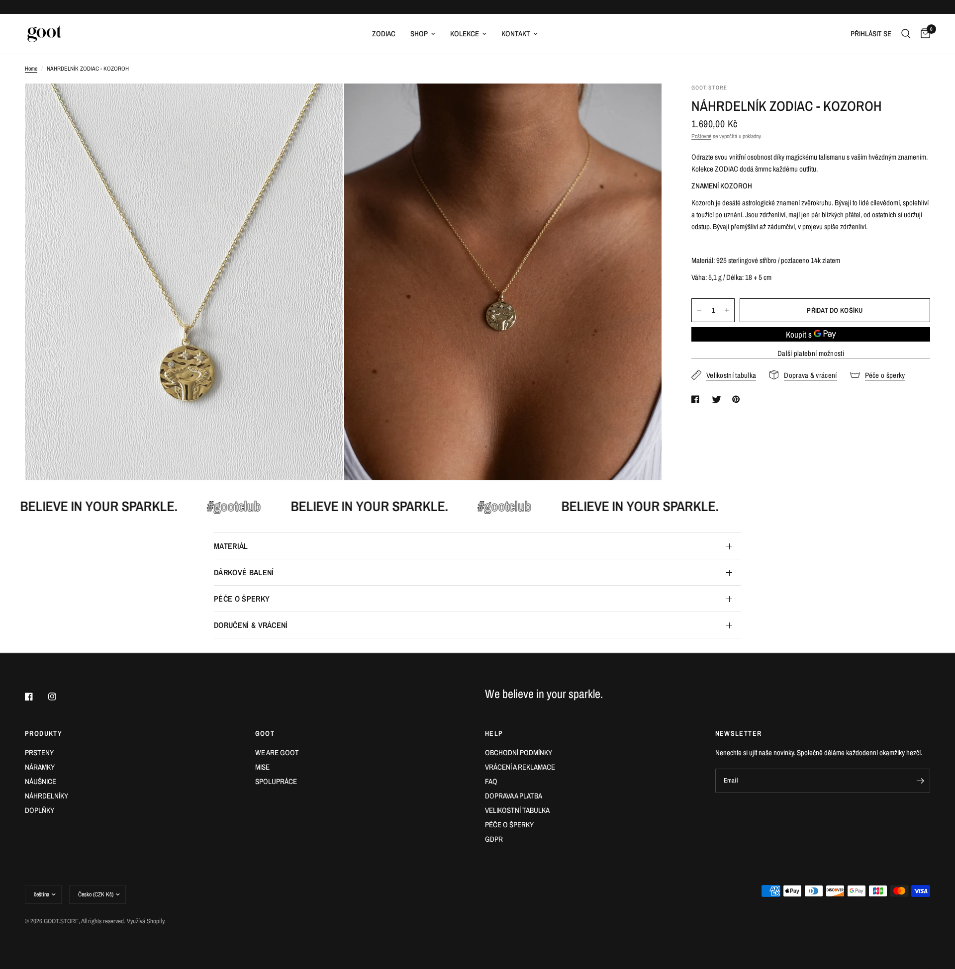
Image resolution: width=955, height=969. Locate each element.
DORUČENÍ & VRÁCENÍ (251, 624)
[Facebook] (36, 696)
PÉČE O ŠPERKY (242, 598)
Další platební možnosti (810, 353)
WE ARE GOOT (277, 752)
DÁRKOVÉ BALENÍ (244, 572)
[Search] (906, 34)
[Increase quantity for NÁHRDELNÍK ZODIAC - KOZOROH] (726, 310)
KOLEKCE (464, 33)
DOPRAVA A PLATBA (513, 796)
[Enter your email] (920, 781)
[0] (923, 34)
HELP (494, 733)
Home (31, 69)
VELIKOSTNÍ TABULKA (517, 810)
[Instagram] (59, 696)
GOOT (265, 733)
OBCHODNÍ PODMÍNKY (518, 752)
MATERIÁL (231, 545)
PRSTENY (39, 752)
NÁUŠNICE (40, 781)
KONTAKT (515, 33)
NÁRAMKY (40, 767)
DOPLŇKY (39, 810)
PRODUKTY (43, 733)
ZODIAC (383, 33)
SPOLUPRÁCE (276, 781)
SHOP (419, 33)
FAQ (491, 781)
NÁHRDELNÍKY (46, 796)
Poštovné (701, 136)
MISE (262, 767)
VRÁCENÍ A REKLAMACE (520, 767)
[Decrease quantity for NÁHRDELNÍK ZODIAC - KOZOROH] (699, 310)
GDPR (494, 839)
